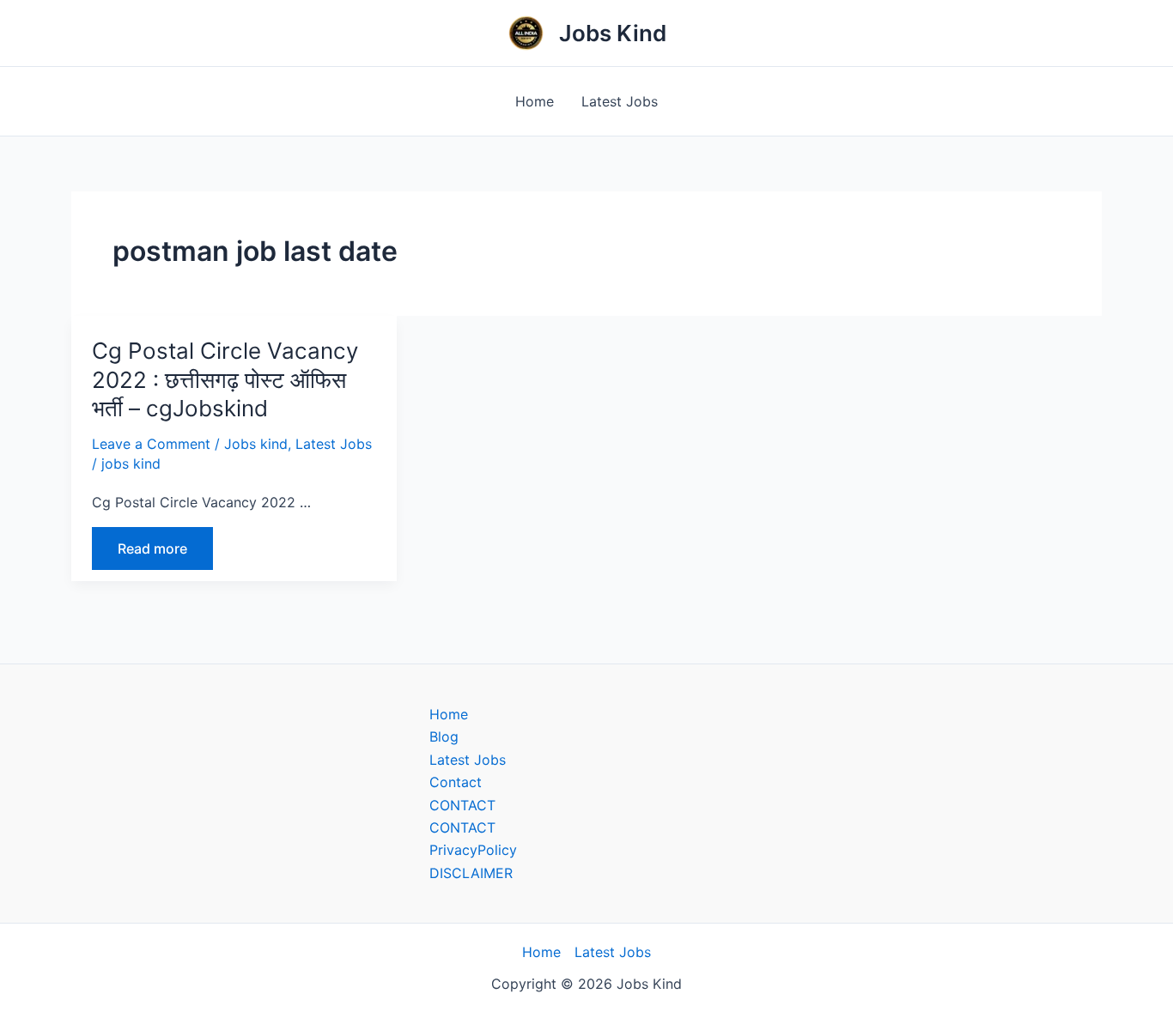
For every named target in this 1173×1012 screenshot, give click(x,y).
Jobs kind (256, 443)
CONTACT (462, 805)
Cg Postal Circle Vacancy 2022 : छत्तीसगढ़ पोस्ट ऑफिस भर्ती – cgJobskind (225, 379)
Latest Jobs (619, 101)
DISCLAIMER (471, 873)
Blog (444, 736)
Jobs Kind (612, 33)
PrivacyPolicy (473, 849)
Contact (455, 782)
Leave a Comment (151, 443)
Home (534, 101)
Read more (152, 548)
